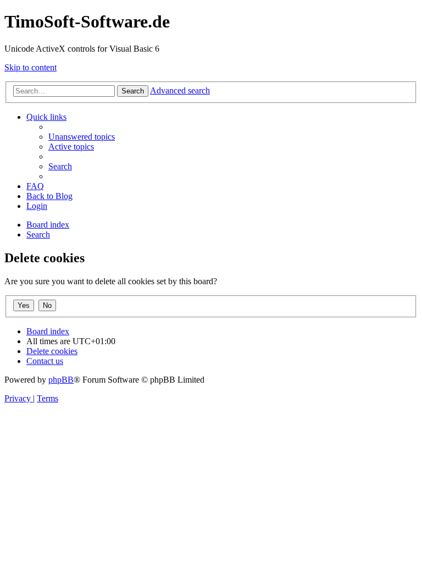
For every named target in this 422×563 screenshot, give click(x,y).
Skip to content (30, 67)
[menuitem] (81, 136)
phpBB (61, 379)
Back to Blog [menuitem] (49, 196)
